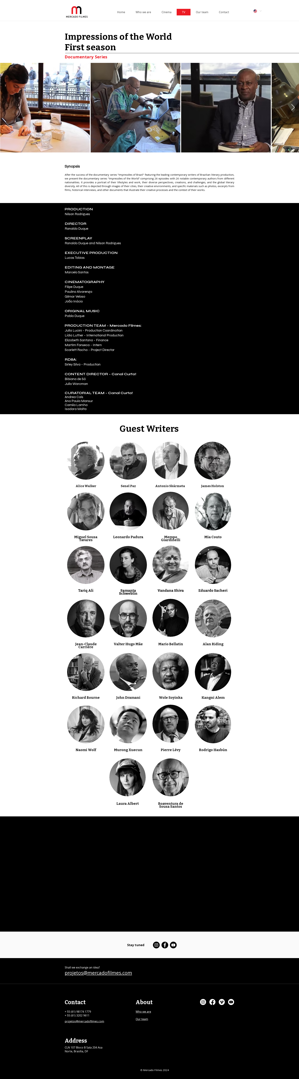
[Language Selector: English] (257, 11)
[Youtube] (231, 1002)
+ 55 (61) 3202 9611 (77, 1015)
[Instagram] (156, 945)
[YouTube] (173, 945)
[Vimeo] (222, 1002)
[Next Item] (293, 107)
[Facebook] (164, 945)
